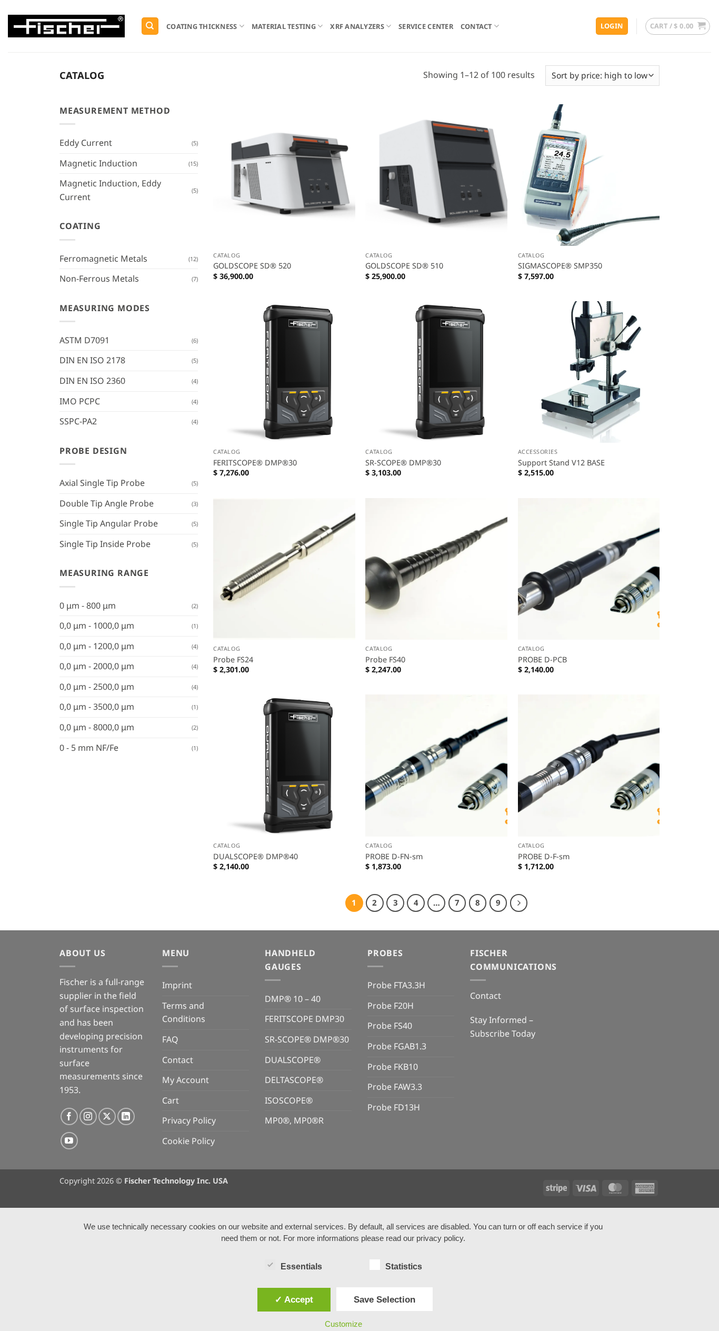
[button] (612, 26)
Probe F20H (390, 1005)
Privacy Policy (189, 1120)
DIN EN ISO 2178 (92, 360)
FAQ (170, 1039)
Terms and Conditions (183, 1012)
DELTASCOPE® (294, 1080)
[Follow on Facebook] (69, 1116)
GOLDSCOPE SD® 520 (252, 266)
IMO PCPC (79, 401)
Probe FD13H (393, 1107)
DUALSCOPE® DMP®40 (255, 856)
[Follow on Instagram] (88, 1116)
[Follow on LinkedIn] (126, 1116)
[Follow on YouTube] (69, 1140)
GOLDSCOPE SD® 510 (404, 266)
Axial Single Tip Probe (102, 483)
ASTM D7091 (84, 340)
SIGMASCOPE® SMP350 (560, 266)
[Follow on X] (107, 1116)
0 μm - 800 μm (87, 605)
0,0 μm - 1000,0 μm (96, 625)
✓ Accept (294, 1299)
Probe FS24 (233, 659)
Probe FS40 (385, 659)
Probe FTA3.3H (396, 985)
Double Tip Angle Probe (106, 503)
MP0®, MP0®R (294, 1120)
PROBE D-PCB (542, 659)
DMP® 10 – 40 (293, 999)
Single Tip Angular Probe (108, 523)
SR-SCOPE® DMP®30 (403, 463)
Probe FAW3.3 (394, 1086)
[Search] (150, 26)
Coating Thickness (201, 26)
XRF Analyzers (357, 26)
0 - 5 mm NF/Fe (88, 747)
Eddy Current (85, 142)
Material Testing (284, 26)
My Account (185, 1080)
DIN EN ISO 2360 (92, 380)
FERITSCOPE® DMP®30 (255, 463)
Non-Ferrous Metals (99, 278)
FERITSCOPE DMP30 (304, 1019)
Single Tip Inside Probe (105, 544)
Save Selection (384, 1299)
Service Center (425, 26)
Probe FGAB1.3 (396, 1046)
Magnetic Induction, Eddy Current (110, 190)
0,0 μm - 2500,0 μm (96, 686)
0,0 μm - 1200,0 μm (96, 646)
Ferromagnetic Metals (103, 258)
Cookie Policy (188, 1141)
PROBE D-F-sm (544, 856)
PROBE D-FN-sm (394, 856)
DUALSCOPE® (293, 1060)
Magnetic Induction (98, 163)
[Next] (519, 903)
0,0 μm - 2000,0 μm (96, 666)
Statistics (403, 1266)
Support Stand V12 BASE (561, 463)
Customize (343, 1323)
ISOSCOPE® (289, 1100)
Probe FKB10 (392, 1066)
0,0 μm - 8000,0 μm (96, 727)
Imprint (177, 985)
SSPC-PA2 (78, 421)
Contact (476, 26)
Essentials (301, 1266)
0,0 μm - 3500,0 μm (96, 706)
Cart (170, 1100)
